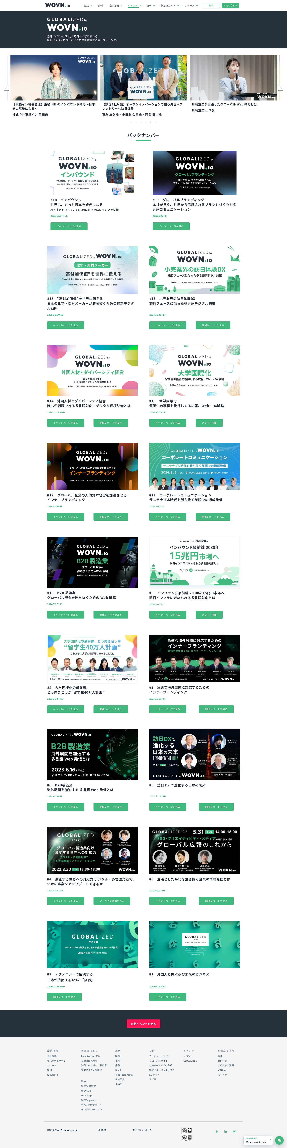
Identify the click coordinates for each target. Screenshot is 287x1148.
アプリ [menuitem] (152, 1079)
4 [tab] (146, 125)
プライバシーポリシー (143, 1130)
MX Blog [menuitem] (222, 1070)
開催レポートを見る (213, 325)
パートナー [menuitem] (223, 1074)
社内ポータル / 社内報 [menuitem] (160, 1065)
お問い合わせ (230, 5)
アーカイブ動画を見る (112, 901)
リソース (190, 5)
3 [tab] (141, 125)
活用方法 (114, 5)
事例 (100, 5)
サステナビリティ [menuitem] (56, 1060)
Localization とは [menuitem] (90, 1056)
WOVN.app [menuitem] (87, 1095)
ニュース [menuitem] (51, 1065)
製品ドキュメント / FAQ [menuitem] (161, 1070)
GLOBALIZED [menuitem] (190, 1060)
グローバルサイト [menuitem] (158, 1060)
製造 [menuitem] (117, 1056)
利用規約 (102, 1130)
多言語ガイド (168, 5)
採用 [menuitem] (49, 1070)
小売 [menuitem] (117, 1060)
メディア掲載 (209, 422)
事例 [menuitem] (220, 1056)
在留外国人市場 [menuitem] (89, 1060)
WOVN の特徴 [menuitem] (88, 1086)
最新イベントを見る (143, 1024)
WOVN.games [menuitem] (88, 1100)
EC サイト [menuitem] (154, 1074)
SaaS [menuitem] (118, 1070)
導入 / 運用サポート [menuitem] (91, 1104)
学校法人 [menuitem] (120, 1079)
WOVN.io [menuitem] (86, 1090)
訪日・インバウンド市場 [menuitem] (94, 1065)
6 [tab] (156, 125)
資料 (149, 5)
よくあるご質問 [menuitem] (226, 1065)
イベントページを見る (69, 226)
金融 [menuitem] (117, 1065)
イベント (133, 5)
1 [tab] (131, 125)
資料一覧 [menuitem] (222, 1060)
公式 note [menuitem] (52, 1074)
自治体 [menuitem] (118, 1084)
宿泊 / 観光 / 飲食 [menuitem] (124, 1074)
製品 (86, 5)
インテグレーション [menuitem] (91, 1109)
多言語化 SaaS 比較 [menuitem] (91, 1070)
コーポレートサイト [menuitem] (159, 1056)
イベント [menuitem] (188, 1056)
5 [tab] (151, 125)
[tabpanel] (54, 86)
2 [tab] (136, 125)
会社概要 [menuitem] (51, 1056)
